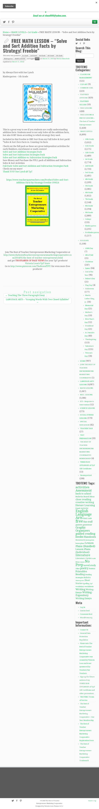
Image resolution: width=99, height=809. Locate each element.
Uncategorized (86, 475)
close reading (83, 499)
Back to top (92, 801)
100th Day (89, 248)
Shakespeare (80, 580)
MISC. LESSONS (86, 395)
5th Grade (59, 55)
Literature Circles (84, 558)
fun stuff (87, 521)
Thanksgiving (90, 339)
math (94, 558)
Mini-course (80, 562)
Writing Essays (84, 598)
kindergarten (89, 540)
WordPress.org (86, 618)
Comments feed (86, 614)
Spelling (86, 583)
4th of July (89, 255)
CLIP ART (84, 84)
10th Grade (89, 139)
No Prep (83, 563)
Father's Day (90, 278)
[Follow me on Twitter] (5, 22)
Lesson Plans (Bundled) (85, 544)
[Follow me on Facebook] (9, 22)
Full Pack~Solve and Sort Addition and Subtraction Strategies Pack (35, 166)
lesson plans (80, 543)
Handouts (90, 536)
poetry (84, 568)
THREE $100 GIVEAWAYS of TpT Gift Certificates (87, 465)
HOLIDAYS (84, 240)
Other (78, 568)
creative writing (85, 502)
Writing (80, 589)
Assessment (84, 490)
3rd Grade (42, 55)
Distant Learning (85, 505)
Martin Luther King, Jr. (89, 298)
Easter (87, 268)
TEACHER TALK (86, 428)
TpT (91, 583)
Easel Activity (82, 508)
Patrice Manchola (62, 59)
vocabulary (80, 586)
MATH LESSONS (20, 59)
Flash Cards (87, 518)
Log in (82, 607)
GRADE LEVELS (18, 32)
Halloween (89, 289)
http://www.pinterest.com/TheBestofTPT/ (30, 266)
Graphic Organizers (83, 529)
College (88, 219)
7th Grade (89, 199)
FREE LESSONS (86, 108)
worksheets (88, 586)
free (37, 59)
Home (6, 32)
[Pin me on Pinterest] (14, 22)
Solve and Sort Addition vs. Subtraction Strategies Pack (30, 157)
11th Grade (89, 146)
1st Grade (32, 32)
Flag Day (88, 285)
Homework (80, 540)
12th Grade (89, 152)
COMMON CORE (86, 88)
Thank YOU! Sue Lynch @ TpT (17, 171)
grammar (87, 525)
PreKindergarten (92, 232)
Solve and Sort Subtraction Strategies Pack (24, 154)
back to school (83, 493)
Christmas (89, 262)
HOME (82, 361)
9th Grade (89, 212)
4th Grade (50, 55)
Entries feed (84, 611)
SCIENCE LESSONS (87, 408)
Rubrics (87, 577)
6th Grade (89, 192)
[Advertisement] (17, 783)
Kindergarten (8, 59)
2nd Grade (33, 55)
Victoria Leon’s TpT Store (37, 263)
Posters (92, 568)
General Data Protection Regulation (84, 636)
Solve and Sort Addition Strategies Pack (22, 152)
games (79, 524)
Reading (80, 574)
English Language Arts (84, 514)
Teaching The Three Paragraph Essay (25, 295)
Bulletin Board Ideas (85, 496)
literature (83, 555)
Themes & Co (58, 806)
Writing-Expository (84, 594)
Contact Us (84, 630)
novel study (90, 565)
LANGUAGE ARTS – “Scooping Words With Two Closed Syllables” (37, 300)
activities (82, 487)
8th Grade (89, 206)
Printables (81, 571)
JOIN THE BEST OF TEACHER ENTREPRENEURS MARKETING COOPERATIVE (87, 371)
